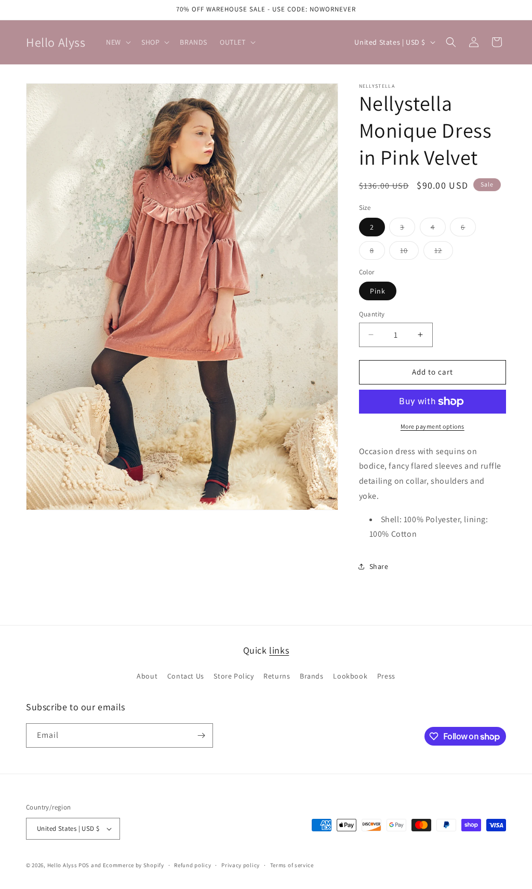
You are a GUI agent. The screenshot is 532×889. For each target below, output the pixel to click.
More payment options (432, 426)
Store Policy (234, 676)
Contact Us (185, 676)
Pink (377, 291)
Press (386, 676)
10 (409, 252)
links (279, 650)
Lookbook (350, 676)
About (147, 676)
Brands (312, 676)
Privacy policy (240, 865)
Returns (276, 676)
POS (83, 865)
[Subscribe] (201, 735)
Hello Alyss (62, 865)
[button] (117, 42)
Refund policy (192, 865)
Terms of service (292, 865)
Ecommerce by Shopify (133, 865)
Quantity (372, 314)
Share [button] (379, 566)
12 (443, 252)
